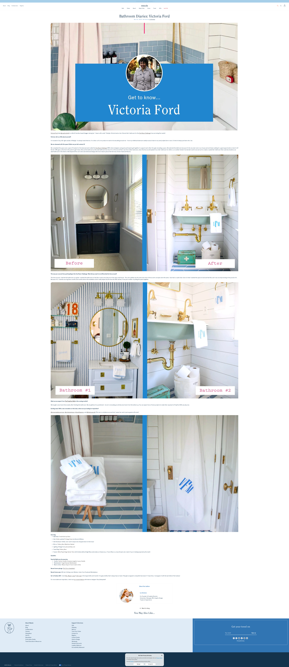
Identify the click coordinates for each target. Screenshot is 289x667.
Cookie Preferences (38, 665)
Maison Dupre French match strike (71, 564)
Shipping (74, 627)
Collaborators (15, 5)
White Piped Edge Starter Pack (66, 552)
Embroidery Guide (30, 639)
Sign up (253, 633)
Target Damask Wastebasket (69, 563)
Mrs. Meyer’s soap (70, 576)
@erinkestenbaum (70, 412)
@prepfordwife (65, 133)
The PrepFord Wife (70, 401)
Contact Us (75, 633)
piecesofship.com (70, 547)
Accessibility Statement (78, 647)
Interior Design (76, 639)
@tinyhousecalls (91, 412)
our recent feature (79, 579)
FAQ (73, 625)
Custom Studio (76, 637)
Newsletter (28, 637)
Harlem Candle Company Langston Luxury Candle (71, 561)
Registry (22, 5)
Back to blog (146, 608)
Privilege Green (68, 539)
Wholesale (74, 641)
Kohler (58, 539)
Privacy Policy (29, 665)
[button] (277, 5)
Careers (27, 631)
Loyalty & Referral (76, 645)
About (4, 5)
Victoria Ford (54, 133)
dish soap (79, 576)
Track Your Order (76, 631)
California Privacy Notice (51, 665)
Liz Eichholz (152, 19)
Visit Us (27, 635)
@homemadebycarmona (57, 412)
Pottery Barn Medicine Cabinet (66, 544)
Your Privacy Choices (66, 665)
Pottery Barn (63, 549)
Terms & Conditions (18, 665)
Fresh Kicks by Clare (64, 536)
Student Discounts (77, 643)
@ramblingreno (79, 412)
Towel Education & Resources (33, 641)
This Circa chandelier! (69, 568)
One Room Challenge (144, 133)
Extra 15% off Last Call (143, 1)
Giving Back (28, 633)
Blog (9, 5)
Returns (74, 629)
